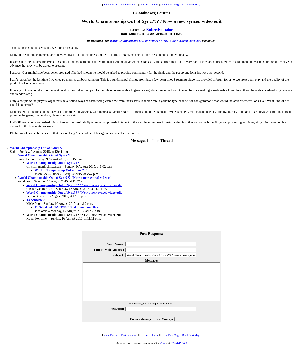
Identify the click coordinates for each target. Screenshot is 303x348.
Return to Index (149, 4)
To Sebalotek (35, 200)
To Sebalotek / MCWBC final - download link (67, 207)
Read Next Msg (191, 4)
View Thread (111, 4)
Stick (162, 342)
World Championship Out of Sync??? (36, 148)
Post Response (129, 4)
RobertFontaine (159, 29)
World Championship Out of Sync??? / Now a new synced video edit (155, 40)
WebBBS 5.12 (179, 342)
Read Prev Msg (170, 4)
